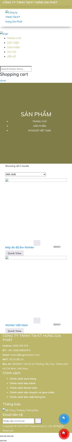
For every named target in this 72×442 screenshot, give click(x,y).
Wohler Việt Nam (16, 325)
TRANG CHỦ (14, 38)
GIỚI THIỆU (13, 42)
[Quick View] (37, 243)
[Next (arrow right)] (4, 440)
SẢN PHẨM (13, 47)
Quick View (14, 253)
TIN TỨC (12, 51)
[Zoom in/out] (11, 436)
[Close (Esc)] (1, 436)
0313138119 (16, 359)
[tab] (49, 174)
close (3, 80)
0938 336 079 (20, 345)
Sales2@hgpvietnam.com (25, 354)
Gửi (38, 421)
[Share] (4, 436)
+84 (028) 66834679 (19, 350)
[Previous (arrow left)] (1, 440)
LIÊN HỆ (11, 56)
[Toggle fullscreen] (8, 436)
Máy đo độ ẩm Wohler (19, 247)
